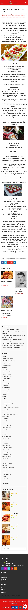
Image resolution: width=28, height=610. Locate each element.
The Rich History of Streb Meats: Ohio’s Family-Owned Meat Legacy (12, 340)
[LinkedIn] (14, 262)
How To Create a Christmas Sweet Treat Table (13, 345)
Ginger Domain (14, 603)
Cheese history (4, 15)
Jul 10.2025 (5, 285)
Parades (5, 443)
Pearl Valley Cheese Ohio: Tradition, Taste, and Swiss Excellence (13, 332)
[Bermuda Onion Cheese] (6, 539)
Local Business (6, 425)
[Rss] (15, 568)
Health (4, 409)
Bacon (4, 258)
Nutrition (5, 434)
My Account (3, 592)
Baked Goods (6, 365)
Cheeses (3, 17)
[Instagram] (5, 568)
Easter (4, 396)
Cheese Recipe (9, 258)
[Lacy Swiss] (6, 506)
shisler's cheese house (6, 259)
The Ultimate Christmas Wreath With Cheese (12, 347)
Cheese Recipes (11, 15)
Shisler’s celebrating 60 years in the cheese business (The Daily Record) (6, 313)
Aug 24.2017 (12, 14)
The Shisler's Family (16, 17)
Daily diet (5, 392)
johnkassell (4, 14)
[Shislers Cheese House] (14, 2)
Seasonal (5, 452)
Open (2, 2)
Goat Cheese (19, 258)
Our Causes (5, 441)
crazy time (5, 389)
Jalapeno (24, 258)
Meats (4, 429)
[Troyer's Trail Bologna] (6, 517)
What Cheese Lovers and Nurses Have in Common (13, 343)
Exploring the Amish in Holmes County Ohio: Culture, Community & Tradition (13, 336)
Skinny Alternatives (7, 456)
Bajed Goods (5, 363)
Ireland (4, 421)
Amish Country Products (8, 360)
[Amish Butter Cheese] (6, 495)
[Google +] (11, 262)
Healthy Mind (6, 416)
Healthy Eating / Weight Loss (9, 414)
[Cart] (25, 2)
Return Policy (4, 579)
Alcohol (4, 356)
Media (4, 432)
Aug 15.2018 (5, 317)
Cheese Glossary (6, 374)
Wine (4, 481)
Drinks (4, 394)
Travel (4, 472)
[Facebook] (2, 262)
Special (4, 458)
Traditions (23, 17)
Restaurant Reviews (7, 449)
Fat (4, 398)
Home (2, 587)
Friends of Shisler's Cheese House (10, 407)
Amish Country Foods (7, 358)
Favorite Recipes (8, 17)
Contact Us (3, 590)
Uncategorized (6, 474)
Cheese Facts (24, 14)
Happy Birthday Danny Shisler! (19, 290)
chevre (14, 258)
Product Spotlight (7, 447)
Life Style (5, 423)
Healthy (5, 412)
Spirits (4, 461)
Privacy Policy (4, 577)
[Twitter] (5, 262)
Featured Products (7, 403)
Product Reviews (6, 445)
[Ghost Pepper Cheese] (6, 528)
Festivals (5, 405)
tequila (4, 465)
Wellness (5, 478)
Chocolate (5, 387)
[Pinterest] (8, 262)
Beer (4, 367)
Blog (2, 576)
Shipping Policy (4, 580)
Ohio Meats (5, 438)
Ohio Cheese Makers (7, 436)
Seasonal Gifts (6, 454)
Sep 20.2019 (20, 293)
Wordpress (5, 483)
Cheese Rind (17, 15)
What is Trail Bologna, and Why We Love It (7, 282)
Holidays (5, 418)
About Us (3, 589)
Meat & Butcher (6, 427)
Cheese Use (22, 15)
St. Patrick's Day (6, 463)
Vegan (4, 476)
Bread (4, 369)
